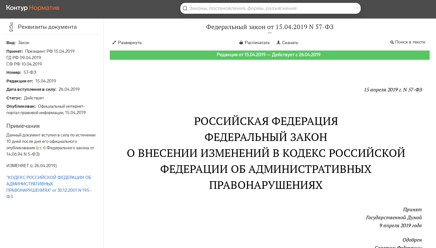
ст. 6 (41, 147)
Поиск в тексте (410, 42)
